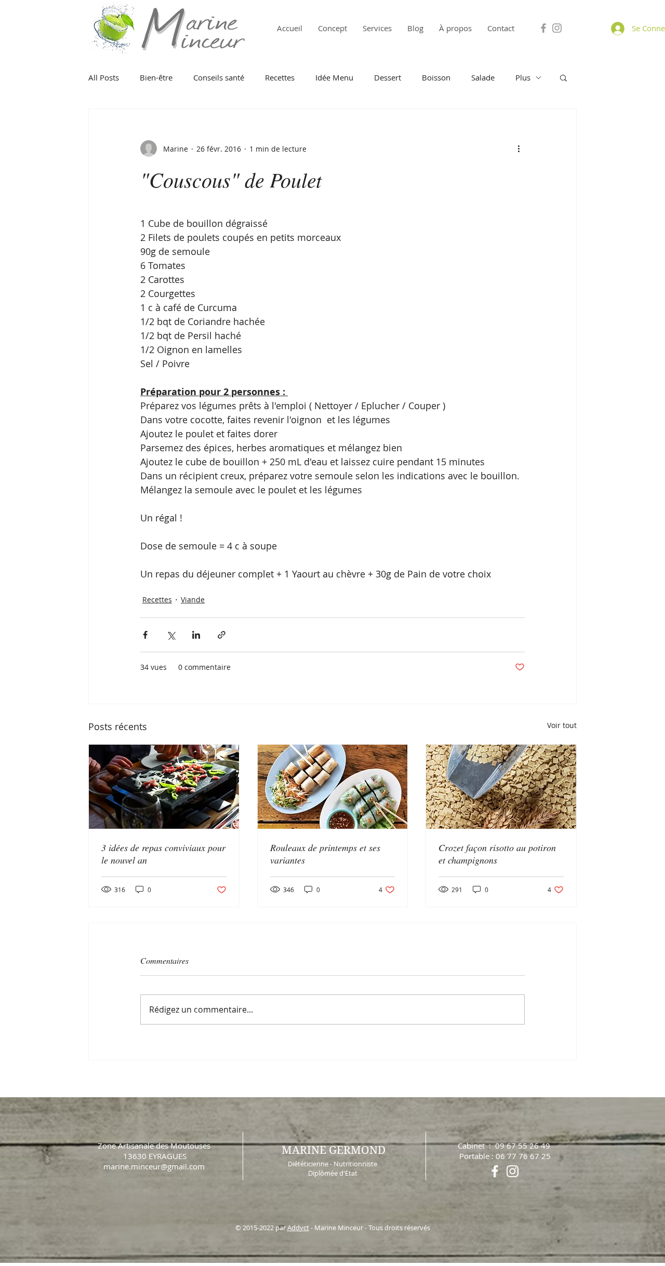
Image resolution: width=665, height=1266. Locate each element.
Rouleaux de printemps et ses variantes (325, 853)
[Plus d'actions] (518, 148)
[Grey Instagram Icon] (557, 28)
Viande (193, 599)
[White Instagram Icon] (512, 1171)
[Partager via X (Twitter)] (171, 635)
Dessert (387, 77)
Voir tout (562, 725)
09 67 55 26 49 (522, 1145)
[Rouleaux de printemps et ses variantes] (333, 787)
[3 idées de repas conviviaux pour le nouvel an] (164, 787)
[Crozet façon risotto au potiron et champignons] (501, 787)
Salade (483, 77)
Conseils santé (218, 77)
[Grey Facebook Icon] (543, 28)
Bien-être (156, 77)
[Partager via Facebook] (145, 635)
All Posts (103, 77)
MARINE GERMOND (333, 1150)
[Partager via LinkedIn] (196, 635)
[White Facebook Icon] (495, 1171)
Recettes (280, 77)
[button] (563, 77)
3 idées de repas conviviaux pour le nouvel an (163, 853)
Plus (522, 77)
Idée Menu (334, 77)
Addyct (298, 1227)
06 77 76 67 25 (523, 1156)
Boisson (436, 77)
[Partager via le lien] (222, 635)
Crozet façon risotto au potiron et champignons (497, 853)
